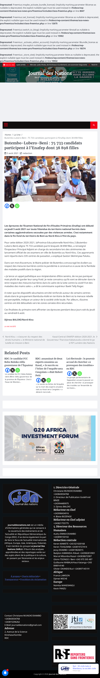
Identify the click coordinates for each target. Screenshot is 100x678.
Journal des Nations (50, 73)
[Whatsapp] (17, 206)
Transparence (11, 579)
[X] (12, 206)
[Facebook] (7, 206)
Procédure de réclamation (33, 579)
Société (13, 326)
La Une (7, 326)
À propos (15, 576)
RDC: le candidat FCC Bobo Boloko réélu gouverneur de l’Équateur (18, 362)
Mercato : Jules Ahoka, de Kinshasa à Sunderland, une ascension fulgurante (51, 65)
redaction (27, 153)
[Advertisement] (50, 102)
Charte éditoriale (30, 576)
